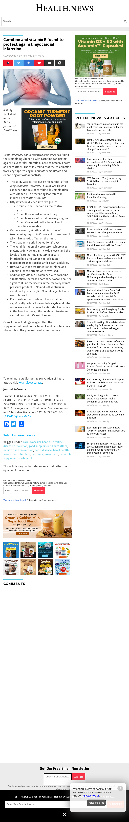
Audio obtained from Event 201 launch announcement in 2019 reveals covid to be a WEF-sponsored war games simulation (105, 295)
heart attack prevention (18, 450)
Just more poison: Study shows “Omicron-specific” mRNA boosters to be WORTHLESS (106, 430)
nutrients (37, 454)
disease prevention (15, 446)
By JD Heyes (104, 284)
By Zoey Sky (104, 201)
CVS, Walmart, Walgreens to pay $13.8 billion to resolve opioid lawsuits (104, 181)
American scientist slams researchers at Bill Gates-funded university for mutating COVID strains (104, 164)
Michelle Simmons (33, 55)
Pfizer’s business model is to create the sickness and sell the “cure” (106, 244)
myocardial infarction (16, 454)
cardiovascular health (36, 442)
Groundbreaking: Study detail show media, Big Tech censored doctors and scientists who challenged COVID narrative (106, 327)
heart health (61, 450)
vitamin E (26, 458)
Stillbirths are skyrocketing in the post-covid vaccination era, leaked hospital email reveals (105, 127)
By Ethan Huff (104, 134)
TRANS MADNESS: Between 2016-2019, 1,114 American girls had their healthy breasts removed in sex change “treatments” (106, 145)
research (65, 454)
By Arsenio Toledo (106, 389)
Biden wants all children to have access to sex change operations (104, 231)
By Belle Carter (105, 172)
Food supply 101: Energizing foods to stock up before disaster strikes (106, 311)
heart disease (43, 450)
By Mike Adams (105, 223)
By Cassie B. (104, 236)
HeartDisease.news (30, 382)
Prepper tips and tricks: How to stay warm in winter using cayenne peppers (105, 414)
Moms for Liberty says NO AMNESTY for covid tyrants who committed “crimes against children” (106, 258)
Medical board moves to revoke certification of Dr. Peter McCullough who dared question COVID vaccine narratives (104, 276)
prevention (51, 454)
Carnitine (57, 442)
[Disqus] (37, 630)
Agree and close (96, 802)
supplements (11, 458)
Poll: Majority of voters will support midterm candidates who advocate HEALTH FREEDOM (106, 382)
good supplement (40, 446)
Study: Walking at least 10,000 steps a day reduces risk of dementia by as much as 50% (103, 398)
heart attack (59, 446)
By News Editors (106, 335)
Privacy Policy (91, 795)
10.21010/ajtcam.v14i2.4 (17, 416)
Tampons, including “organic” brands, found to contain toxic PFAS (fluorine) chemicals (106, 366)
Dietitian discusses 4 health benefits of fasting (101, 196)
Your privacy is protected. (14, 500)
